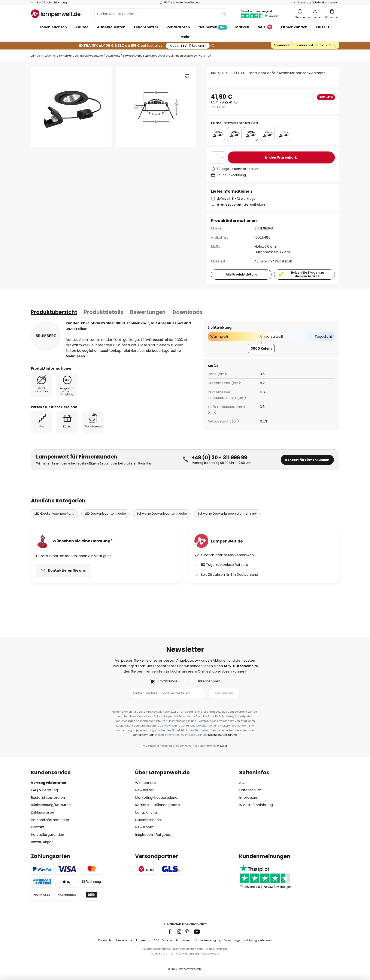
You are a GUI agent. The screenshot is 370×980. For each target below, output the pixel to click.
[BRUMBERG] (46, 336)
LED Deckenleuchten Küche (105, 513)
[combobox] (161, 14)
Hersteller (221, 746)
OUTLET (323, 27)
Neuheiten (211, 27)
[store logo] (56, 13)
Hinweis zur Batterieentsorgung (201, 940)
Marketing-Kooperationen (157, 797)
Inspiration (144, 834)
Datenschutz (250, 790)
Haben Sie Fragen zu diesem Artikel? (307, 274)
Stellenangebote (166, 804)
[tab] (54, 312)
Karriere (142, 804)
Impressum (248, 797)
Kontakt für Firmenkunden (307, 460)
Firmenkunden (68, 55)
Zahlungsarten (43, 812)
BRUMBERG (263, 228)
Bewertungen (148, 312)
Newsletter (144, 790)
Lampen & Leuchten (44, 55)
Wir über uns (145, 782)
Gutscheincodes (149, 819)
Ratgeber (164, 834)
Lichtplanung (146, 812)
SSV (187, 45)
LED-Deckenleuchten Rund (54, 513)
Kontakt (37, 827)
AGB (242, 782)
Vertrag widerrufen (48, 782)
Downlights (113, 55)
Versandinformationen (50, 819)
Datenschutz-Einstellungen (116, 940)
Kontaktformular (143, 735)
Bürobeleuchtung (91, 55)
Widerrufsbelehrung (256, 804)
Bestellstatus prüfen (48, 797)
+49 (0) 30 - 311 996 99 (219, 457)
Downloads (188, 312)
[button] (187, 76)
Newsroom (144, 827)
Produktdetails (103, 312)
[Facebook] (172, 931)
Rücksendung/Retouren (51, 804)
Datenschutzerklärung (222, 735)
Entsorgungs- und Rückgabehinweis (248, 940)
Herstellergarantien (47, 834)
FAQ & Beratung (44, 790)
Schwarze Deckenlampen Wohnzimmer (227, 513)
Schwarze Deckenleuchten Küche (162, 513)
